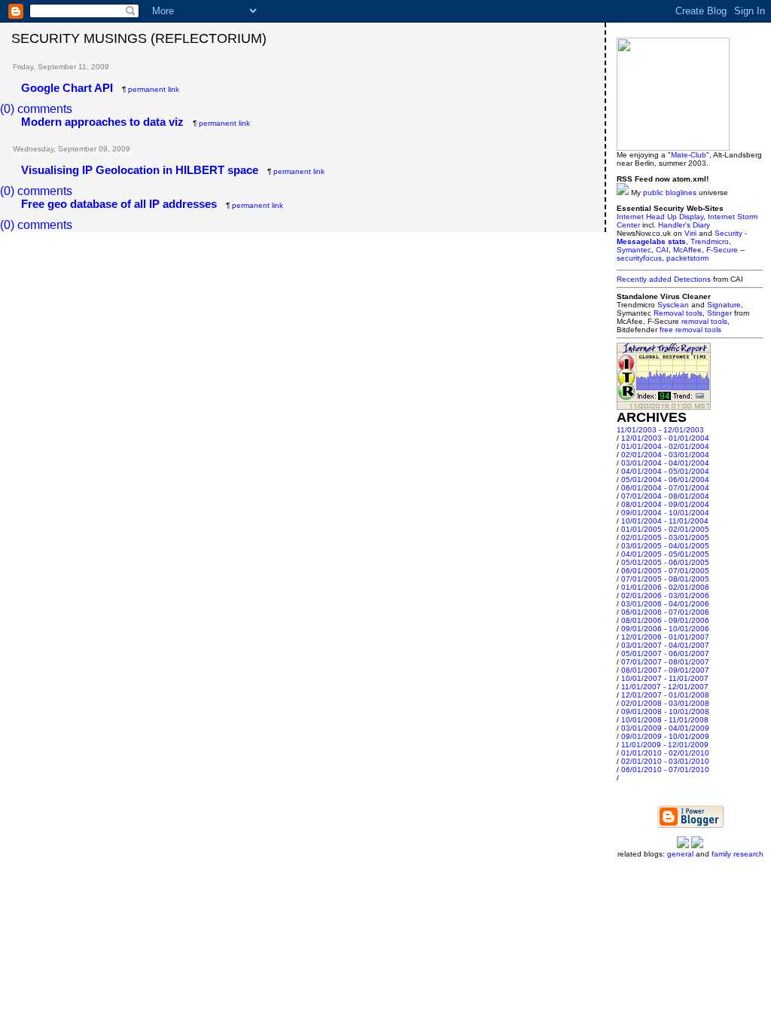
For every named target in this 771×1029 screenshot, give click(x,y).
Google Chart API (67, 87)
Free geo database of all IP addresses (119, 203)
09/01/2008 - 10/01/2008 (665, 711)
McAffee (687, 250)
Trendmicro (709, 241)
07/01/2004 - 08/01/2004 (665, 496)
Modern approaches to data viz (102, 121)
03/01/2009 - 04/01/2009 (665, 728)
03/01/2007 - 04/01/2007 (665, 645)
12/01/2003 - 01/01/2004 (665, 438)
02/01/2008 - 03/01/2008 (665, 703)
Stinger (719, 313)
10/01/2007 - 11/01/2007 (665, 678)
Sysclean (673, 305)
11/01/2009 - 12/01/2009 (665, 744)
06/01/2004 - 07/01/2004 (665, 488)
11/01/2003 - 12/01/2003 (660, 430)
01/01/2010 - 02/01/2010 (665, 753)
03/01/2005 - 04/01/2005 (665, 546)
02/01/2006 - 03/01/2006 (665, 595)
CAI (662, 250)
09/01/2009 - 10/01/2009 (665, 736)
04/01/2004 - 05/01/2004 (665, 471)
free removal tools (690, 329)
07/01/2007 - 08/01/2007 (665, 662)
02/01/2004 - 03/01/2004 (665, 454)
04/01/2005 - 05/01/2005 (665, 554)
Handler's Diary (684, 225)
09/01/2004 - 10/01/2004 (665, 512)
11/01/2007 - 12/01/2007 (665, 686)
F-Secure (722, 250)
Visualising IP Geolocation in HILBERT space (139, 169)
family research (737, 854)
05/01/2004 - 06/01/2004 (665, 479)
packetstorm (687, 258)
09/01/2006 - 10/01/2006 (665, 628)
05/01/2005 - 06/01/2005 (665, 562)
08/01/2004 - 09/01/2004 (665, 504)
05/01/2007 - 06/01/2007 (665, 653)
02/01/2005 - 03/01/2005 (665, 537)
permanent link (153, 89)
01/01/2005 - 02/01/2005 (665, 529)
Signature (724, 305)
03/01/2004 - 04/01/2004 (665, 463)
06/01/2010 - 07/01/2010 (665, 769)
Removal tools (678, 313)
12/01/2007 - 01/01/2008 (665, 695)
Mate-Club (688, 155)
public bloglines (669, 192)
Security (728, 233)
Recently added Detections (664, 279)
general (680, 854)
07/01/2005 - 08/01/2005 (665, 579)
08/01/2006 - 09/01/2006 (665, 620)
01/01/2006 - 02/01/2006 (665, 587)
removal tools (704, 321)
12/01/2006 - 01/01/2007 (665, 637)
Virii (690, 233)
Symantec (634, 250)
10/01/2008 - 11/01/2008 (665, 720)
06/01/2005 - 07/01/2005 (665, 570)
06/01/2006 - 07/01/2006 (665, 612)
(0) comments (36, 108)
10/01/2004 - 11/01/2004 (665, 521)
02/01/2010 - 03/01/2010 (665, 761)
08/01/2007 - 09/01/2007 (665, 670)
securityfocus (639, 258)
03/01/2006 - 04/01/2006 (665, 604)
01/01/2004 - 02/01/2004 (665, 446)
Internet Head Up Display (660, 216)
